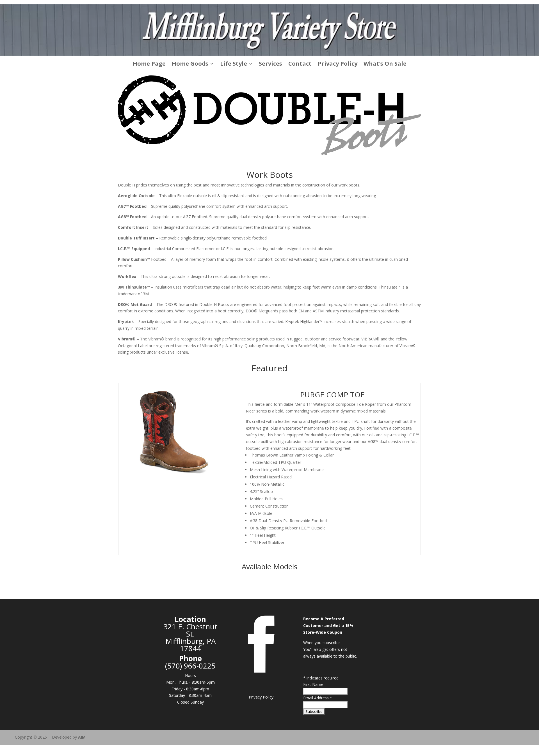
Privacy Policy (337, 64)
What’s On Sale (385, 64)
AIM (82, 737)
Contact (300, 64)
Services (270, 64)
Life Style (233, 64)
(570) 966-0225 (190, 666)
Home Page (149, 64)
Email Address (317, 697)
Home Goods (190, 64)
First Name (313, 684)
